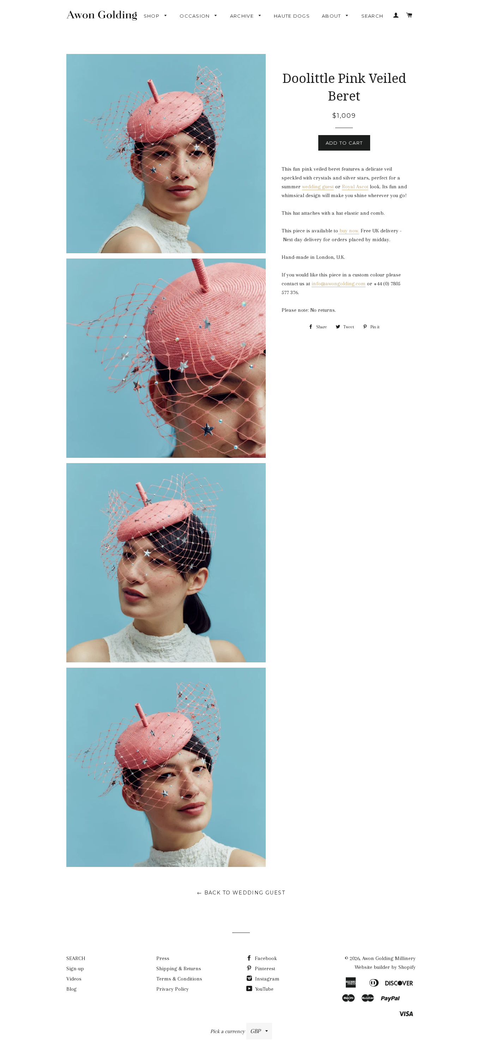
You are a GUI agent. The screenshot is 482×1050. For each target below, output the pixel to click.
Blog (71, 989)
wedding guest (318, 186)
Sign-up (75, 968)
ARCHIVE (242, 16)
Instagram (266, 979)
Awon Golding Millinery (389, 958)
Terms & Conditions (179, 979)
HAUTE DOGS (292, 16)
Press (162, 958)
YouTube (263, 989)
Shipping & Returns (178, 968)
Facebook (265, 958)
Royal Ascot (355, 186)
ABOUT (332, 16)
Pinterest (264, 968)
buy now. (349, 230)
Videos (74, 979)
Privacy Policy (172, 989)
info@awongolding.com (339, 283)
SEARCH (372, 16)
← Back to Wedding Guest (241, 893)
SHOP (152, 16)
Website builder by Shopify (385, 967)
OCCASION (195, 16)
